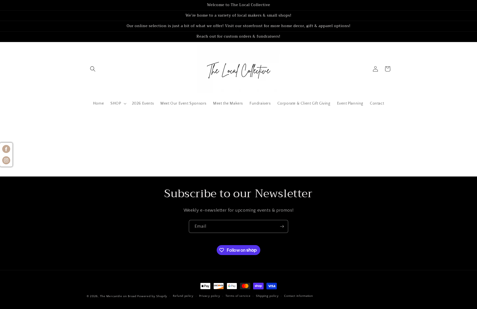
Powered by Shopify (152, 296)
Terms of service (238, 296)
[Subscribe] (282, 226)
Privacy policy (209, 296)
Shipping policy (267, 296)
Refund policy (183, 296)
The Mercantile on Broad (118, 296)
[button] (93, 69)
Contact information (298, 296)
